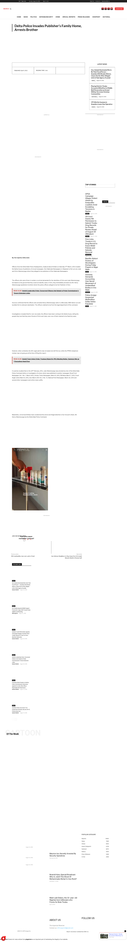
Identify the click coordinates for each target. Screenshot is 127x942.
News (111, 30)
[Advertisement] (63, 44)
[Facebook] (103, 9)
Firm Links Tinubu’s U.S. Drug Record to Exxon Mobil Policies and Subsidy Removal (91, 245)
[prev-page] (13, 719)
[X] (108, 9)
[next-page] (16, 719)
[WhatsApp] (71, 70)
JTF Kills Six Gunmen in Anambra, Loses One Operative (101, 103)
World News (88, 254)
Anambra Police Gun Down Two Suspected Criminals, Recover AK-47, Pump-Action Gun (21, 709)
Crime (93, 107)
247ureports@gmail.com (65, 928)
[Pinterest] (67, 70)
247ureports (15, 613)
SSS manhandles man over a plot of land (22, 556)
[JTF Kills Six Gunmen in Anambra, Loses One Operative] (21, 863)
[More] (75, 70)
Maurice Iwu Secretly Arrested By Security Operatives (63, 855)
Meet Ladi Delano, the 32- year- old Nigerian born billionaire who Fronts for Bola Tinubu (63, 900)
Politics (87, 213)
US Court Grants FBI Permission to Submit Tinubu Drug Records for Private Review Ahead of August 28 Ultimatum (91, 225)
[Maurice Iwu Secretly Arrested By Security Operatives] (63, 844)
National (94, 96)
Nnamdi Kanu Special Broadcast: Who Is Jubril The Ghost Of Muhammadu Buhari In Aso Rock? (63, 877)
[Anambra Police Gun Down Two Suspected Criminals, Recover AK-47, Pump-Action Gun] (21, 699)
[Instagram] (106, 9)
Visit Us (105, 201)
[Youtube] (111, 9)
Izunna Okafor (15, 589)
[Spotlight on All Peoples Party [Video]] (63, 785)
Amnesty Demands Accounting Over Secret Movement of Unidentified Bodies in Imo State (90, 282)
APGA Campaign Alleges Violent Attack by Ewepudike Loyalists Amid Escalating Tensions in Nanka (91, 202)
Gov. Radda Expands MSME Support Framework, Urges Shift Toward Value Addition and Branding (21, 610)
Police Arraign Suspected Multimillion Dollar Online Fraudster (91, 299)
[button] (7, 9)
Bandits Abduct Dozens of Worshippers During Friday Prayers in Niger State (91, 263)
